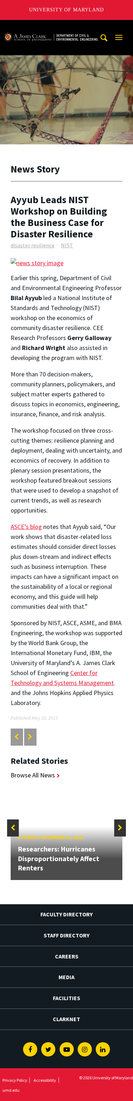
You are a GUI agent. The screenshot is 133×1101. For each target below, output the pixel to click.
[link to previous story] (16, 737)
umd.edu (11, 1090)
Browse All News (33, 775)
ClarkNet (66, 1019)
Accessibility (45, 1080)
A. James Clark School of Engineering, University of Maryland (51, 26)
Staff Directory (66, 935)
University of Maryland (66, 9)
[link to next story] (30, 737)
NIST (67, 245)
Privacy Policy (14, 1080)
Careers (66, 956)
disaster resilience (33, 245)
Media (66, 977)
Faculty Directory (66, 914)
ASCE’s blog (26, 527)
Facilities (66, 998)
